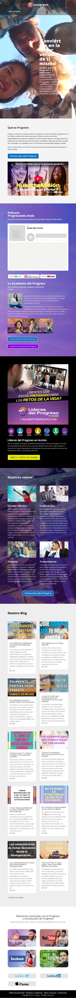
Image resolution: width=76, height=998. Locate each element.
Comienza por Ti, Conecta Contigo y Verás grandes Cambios (21, 755)
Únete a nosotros (50, 993)
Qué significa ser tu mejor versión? (53, 644)
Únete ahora (38, 87)
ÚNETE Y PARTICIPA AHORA (24, 457)
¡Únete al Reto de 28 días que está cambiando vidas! (38, 49)
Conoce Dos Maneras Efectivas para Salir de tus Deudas (53, 754)
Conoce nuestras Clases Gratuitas (23, 339)
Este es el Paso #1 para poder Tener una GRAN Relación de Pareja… (51, 864)
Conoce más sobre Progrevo (23, 156)
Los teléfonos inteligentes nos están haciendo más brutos (21, 645)
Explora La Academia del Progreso (23, 346)
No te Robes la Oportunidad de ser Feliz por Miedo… (54, 808)
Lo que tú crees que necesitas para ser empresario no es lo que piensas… (52, 699)
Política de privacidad (16, 993)
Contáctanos (62, 993)
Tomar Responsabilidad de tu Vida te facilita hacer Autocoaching (21, 810)
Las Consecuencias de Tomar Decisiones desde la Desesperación (22, 864)
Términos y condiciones (34, 993)
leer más (12, 671)
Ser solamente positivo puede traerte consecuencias (22, 701)
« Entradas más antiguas (15, 897)
